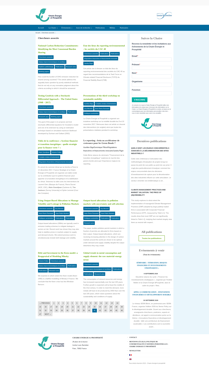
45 (116, 310)
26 (100, 307)
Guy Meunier (88, 108)
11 (101, 303)
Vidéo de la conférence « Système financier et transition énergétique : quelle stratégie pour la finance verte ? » (58, 144)
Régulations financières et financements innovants (100, 58)
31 (40, 310)
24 (89, 307)
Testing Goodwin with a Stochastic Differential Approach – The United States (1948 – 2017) (58, 99)
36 (67, 310)
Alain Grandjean (44, 152)
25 (94, 307)
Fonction (136, 90)
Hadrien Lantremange (46, 67)
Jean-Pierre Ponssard (102, 108)
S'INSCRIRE (139, 100)
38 (78, 310)
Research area (71, 67)
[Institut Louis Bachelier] (164, 14)
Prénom (135, 65)
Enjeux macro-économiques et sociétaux (52, 62)
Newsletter (134, 351)
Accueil (38, 32)
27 (105, 307)
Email (134, 56)
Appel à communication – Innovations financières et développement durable (151, 293)
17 (51, 307)
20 (67, 307)
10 (96, 303)
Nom (134, 73)
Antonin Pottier (57, 152)
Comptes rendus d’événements (105, 104)
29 (116, 307)
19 (62, 307)
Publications (60, 67)
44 (111, 310)
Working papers (44, 71)
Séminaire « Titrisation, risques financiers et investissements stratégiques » (151, 265)
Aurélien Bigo (88, 104)
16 (45, 307)
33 (51, 310)
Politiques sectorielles (91, 113)
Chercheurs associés (48, 32)
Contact (133, 337)
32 (45, 310)
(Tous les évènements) (151, 255)
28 (111, 307)
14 (117, 303)
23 (84, 307)
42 (100, 310)
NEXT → (48, 314)
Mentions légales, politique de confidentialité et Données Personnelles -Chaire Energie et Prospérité (148, 344)
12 (106, 303)
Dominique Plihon (101, 147)
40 (89, 310)
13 (112, 303)
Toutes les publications (151, 238)
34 (56, 310)
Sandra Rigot (88, 63)
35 (62, 310)
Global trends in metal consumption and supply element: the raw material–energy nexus (102, 256)
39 (84, 310)
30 (122, 307)
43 (105, 310)
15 (40, 307)
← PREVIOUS (44, 303)
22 (78, 307)
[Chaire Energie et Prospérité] (49, 14)
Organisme (137, 81)
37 (73, 310)
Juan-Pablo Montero (62, 213)
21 (73, 307)
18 (56, 307)
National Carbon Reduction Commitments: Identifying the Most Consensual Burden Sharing (58, 49)
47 (40, 314)
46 (122, 310)
